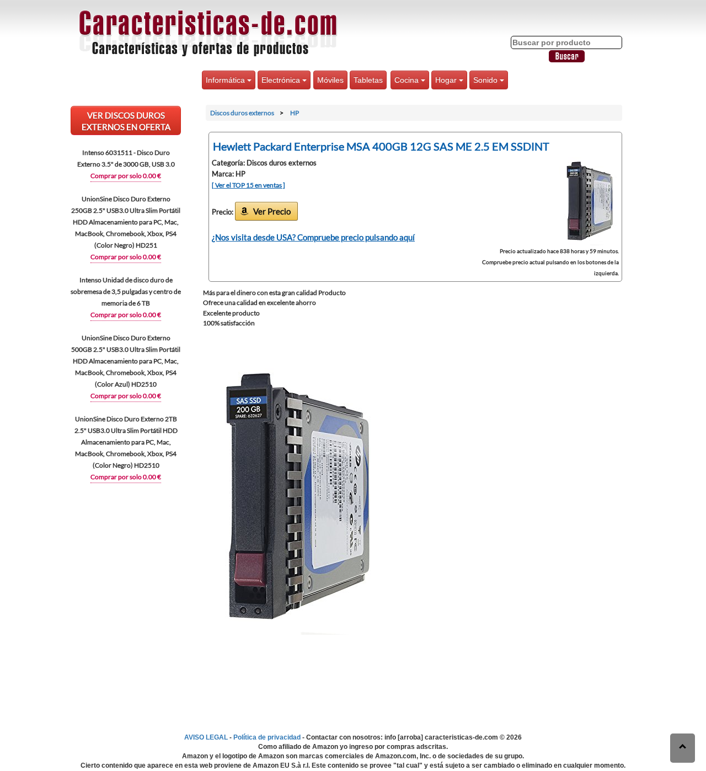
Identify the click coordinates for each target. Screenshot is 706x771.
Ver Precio (272, 211)
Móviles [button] (330, 80)
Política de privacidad (267, 737)
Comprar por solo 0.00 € (125, 176)
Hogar (447, 80)
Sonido (486, 80)
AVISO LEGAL (206, 737)
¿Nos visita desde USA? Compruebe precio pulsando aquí (313, 237)
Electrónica (281, 80)
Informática (226, 80)
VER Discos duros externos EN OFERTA (126, 121)
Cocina (407, 80)
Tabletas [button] (368, 80)
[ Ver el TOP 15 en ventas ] (248, 185)
